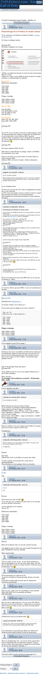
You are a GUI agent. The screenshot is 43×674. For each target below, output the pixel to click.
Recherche (3, 673)
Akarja (11, 201)
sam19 (11, 556)
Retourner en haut (32, 673)
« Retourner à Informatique (9, 9)
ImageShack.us (16, 301)
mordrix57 (12, 346)
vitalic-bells (12, 292)
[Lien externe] (6, 298)
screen (4, 472)
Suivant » (26, 23)
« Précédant (18, 23)
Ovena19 (12, 383)
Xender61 (12, 26)
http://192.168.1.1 (12, 216)
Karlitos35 (12, 420)
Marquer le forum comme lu (17, 673)
